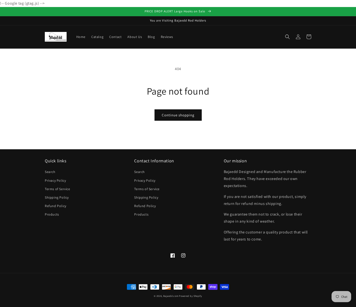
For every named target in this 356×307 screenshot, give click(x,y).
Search (50, 172)
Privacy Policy (55, 180)
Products (52, 214)
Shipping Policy (57, 197)
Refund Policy (55, 206)
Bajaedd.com (170, 296)
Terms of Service (57, 189)
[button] (287, 36)
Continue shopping (178, 115)
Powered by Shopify (190, 296)
